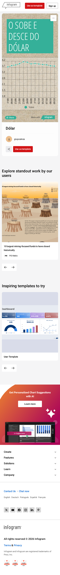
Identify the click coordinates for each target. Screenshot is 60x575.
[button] (30, 107)
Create (7, 451)
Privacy (18, 545)
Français (42, 497)
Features (9, 457)
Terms (7, 545)
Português (24, 497)
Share (11, 118)
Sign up (52, 6)
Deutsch (15, 497)
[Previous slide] (6, 267)
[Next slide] (13, 267)
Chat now (24, 491)
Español (33, 497)
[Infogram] (11, 5)
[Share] (9, 149)
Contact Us (10, 491)
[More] (53, 18)
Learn (7, 469)
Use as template (35, 5)
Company (9, 474)
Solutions (9, 463)
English (7, 497)
